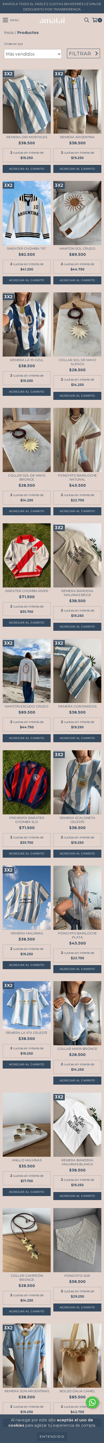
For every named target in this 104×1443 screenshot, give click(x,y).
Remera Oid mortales (26, 137)
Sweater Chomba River (26, 591)
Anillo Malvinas (27, 1160)
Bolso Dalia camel (77, 1391)
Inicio (9, 32)
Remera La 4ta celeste (26, 1033)
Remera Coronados (77, 706)
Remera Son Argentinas (27, 1391)
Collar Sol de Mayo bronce (27, 477)
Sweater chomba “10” (26, 248)
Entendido (52, 1436)
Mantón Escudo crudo (27, 706)
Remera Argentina (77, 137)
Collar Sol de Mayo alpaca (77, 362)
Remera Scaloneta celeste (77, 820)
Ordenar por (13, 44)
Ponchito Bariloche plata (77, 935)
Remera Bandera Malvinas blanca (77, 1162)
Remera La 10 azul (26, 360)
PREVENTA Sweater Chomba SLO (26, 820)
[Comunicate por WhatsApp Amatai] (92, 1402)
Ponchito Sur (77, 1276)
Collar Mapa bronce (77, 1049)
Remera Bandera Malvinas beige (77, 593)
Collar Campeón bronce (27, 1278)
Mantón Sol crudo (77, 248)
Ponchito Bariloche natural (77, 477)
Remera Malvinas (27, 933)
